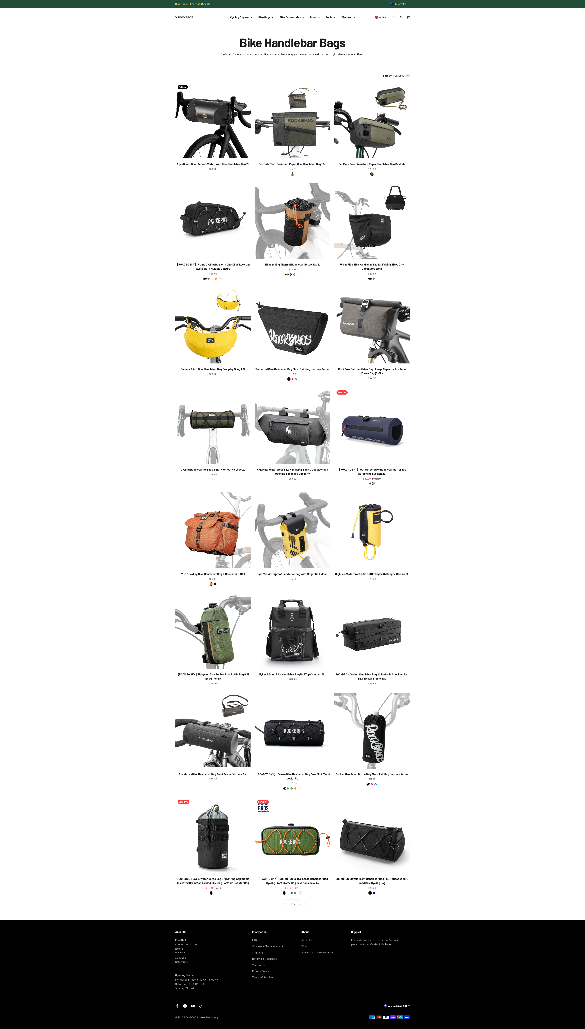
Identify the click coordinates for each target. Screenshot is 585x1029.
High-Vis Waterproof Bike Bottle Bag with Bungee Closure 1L (372, 574)
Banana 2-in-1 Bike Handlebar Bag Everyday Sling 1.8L (213, 369)
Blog (304, 946)
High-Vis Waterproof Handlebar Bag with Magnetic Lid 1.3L (292, 574)
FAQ (254, 940)
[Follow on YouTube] (193, 1006)
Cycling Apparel (239, 17)
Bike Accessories (290, 17)
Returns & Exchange (264, 958)
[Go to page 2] (300, 904)
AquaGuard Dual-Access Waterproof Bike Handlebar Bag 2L (213, 164)
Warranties (259, 965)
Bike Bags (264, 17)
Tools (329, 17)
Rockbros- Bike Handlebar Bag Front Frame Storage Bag (213, 774)
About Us (306, 940)
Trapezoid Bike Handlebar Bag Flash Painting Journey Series (292, 369)
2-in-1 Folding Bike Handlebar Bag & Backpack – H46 (213, 574)
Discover (346, 17)
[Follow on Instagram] (185, 1006)
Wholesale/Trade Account (267, 946)
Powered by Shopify (207, 1017)
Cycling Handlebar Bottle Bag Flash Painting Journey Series (372, 774)
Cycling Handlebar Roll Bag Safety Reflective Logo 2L (213, 469)
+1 (221, 279)
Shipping (257, 952)
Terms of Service (262, 977)
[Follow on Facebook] (177, 1006)
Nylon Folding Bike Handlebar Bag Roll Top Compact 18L (292, 674)
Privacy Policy (260, 971)
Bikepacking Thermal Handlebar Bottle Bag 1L (292, 264)
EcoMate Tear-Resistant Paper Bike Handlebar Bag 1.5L (292, 164)
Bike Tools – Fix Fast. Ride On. (193, 4)
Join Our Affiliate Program (317, 952)
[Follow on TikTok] (201, 1006)
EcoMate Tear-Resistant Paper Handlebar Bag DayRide (372, 164)
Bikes (313, 17)
